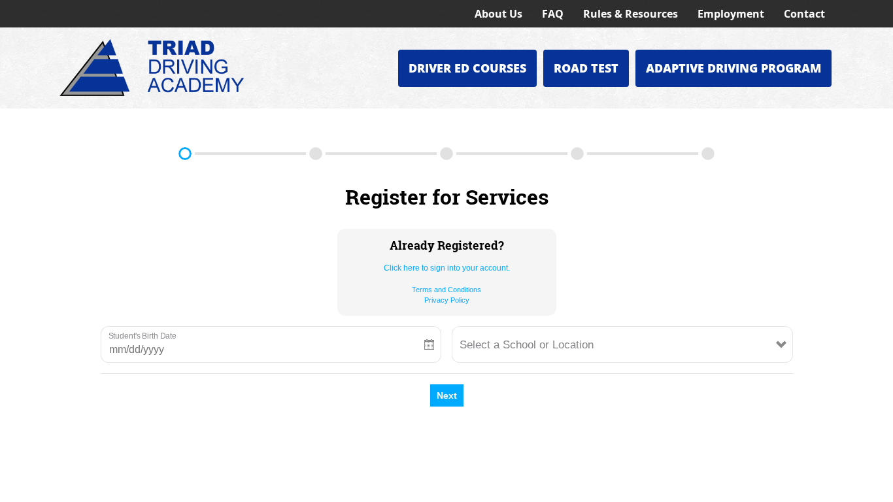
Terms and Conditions (446, 289)
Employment (731, 14)
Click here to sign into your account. (447, 268)
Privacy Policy (446, 300)
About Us (498, 14)
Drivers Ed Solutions (600, 490)
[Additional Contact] (446, 153)
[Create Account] (315, 153)
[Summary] (708, 153)
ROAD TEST (586, 67)
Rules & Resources (630, 14)
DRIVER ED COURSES (467, 67)
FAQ (553, 14)
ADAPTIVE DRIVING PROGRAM (733, 67)
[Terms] (577, 153)
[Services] (185, 153)
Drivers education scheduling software (484, 490)
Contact (804, 14)
